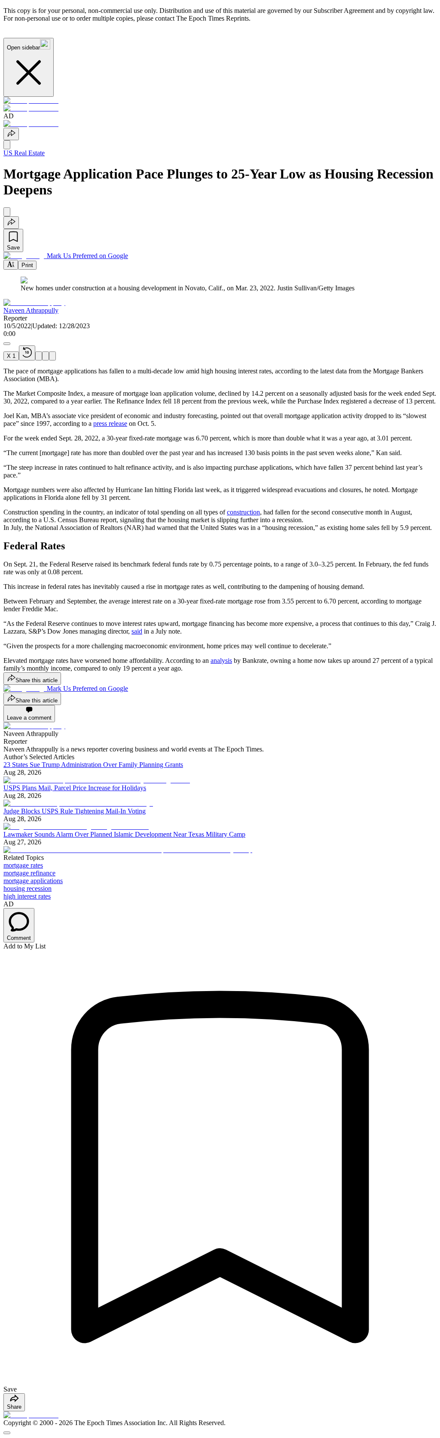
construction (243, 512)
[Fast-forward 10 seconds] (45, 355)
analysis (221, 660)
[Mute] (52, 355)
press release (110, 423)
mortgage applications (33, 880)
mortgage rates (23, 865)
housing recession (27, 888)
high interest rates (27, 896)
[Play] (38, 355)
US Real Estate (24, 153)
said (136, 631)
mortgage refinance (29, 873)
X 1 (11, 356)
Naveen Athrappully (30, 310)
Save (13, 247)
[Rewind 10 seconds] (27, 352)
